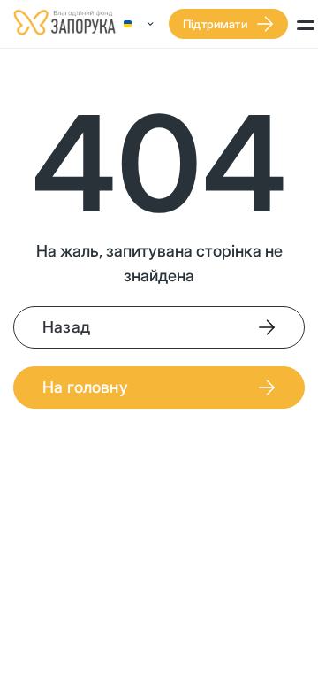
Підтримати (215, 24)
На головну (85, 387)
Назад (66, 327)
